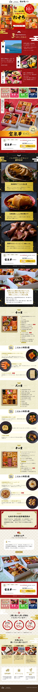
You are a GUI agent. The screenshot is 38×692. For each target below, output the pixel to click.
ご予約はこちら (30, 146)
